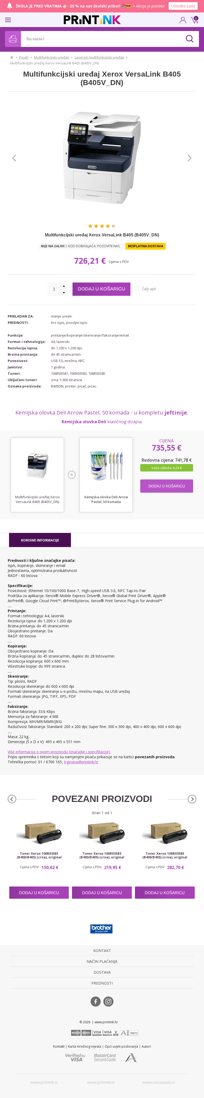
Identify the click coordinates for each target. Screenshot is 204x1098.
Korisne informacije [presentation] (40, 540)
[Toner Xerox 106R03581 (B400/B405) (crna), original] (39, 833)
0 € (193, 19)
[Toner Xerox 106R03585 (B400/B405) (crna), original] (165, 833)
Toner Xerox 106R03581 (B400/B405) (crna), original (39, 855)
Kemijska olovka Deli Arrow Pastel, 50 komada (106, 499)
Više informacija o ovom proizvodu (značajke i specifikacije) (59, 751)
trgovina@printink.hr (81, 761)
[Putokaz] (12, 57)
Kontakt (59, 1046)
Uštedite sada (183, 5)
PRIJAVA (183, 22)
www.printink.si (44, 1082)
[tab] (40, 540)
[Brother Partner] (101, 928)
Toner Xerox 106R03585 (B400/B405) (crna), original (164, 855)
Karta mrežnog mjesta (84, 1046)
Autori (146, 1046)
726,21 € (91, 260)
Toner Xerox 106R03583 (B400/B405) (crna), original (101, 855)
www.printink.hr (101, 1082)
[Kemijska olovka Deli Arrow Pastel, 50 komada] (106, 465)
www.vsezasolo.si (158, 1082)
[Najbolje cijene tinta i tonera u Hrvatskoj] (92, 19)
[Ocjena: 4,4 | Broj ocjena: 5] (102, 225)
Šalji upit (149, 288)
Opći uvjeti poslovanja (121, 1046)
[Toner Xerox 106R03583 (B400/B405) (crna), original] (102, 833)
